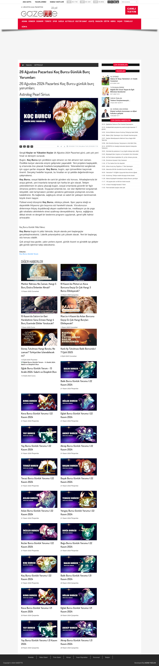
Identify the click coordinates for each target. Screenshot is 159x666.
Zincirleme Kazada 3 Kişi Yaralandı (114, 160)
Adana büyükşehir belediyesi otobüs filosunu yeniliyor (120, 178)
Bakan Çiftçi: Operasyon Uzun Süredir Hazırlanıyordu (119, 135)
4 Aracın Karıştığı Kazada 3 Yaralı (114, 184)
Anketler (31, 657)
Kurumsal (96, 657)
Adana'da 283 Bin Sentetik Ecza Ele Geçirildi (117, 169)
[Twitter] (24, 146)
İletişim (107, 657)
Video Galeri (43, 657)
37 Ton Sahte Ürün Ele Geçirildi (113, 163)
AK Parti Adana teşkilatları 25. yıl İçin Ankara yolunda (119, 157)
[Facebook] (20, 146)
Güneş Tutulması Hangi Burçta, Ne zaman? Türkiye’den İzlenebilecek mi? (38, 352)
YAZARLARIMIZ (40, 2)
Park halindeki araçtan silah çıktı (113, 187)
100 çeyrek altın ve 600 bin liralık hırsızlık (116, 181)
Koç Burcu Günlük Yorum (28, 254)
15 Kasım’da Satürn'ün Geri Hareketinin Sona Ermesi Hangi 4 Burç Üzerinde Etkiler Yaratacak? (37, 320)
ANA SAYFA (27, 2)
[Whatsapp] (32, 146)
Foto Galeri (57, 657)
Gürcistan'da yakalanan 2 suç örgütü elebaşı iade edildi (120, 151)
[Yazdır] (58, 146)
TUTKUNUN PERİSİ (117, 77)
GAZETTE (19, 663)
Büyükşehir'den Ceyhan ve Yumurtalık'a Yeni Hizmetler (120, 154)
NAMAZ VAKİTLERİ (57, 2)
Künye (68, 657)
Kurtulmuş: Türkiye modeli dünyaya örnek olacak (118, 175)
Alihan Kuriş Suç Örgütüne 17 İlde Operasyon (117, 166)
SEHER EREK (115, 109)
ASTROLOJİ (38, 65)
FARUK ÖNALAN (116, 87)
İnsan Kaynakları (82, 657)
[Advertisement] (79, 44)
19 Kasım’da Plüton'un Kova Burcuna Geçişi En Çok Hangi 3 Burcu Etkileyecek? (76, 287)
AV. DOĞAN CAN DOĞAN (119, 98)
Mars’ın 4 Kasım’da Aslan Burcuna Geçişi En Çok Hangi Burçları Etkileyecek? (77, 320)
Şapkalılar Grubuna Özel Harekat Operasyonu (117, 124)
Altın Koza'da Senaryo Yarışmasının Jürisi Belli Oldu (119, 143)
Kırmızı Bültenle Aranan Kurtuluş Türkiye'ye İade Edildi (120, 132)
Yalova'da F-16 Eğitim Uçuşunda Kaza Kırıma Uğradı (119, 172)
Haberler (29, 65)
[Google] (28, 146)
